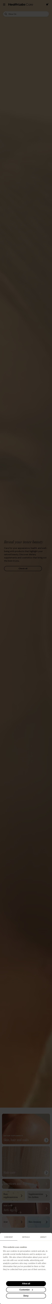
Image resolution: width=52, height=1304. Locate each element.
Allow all (26, 1284)
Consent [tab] (8, 1237)
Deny (26, 1296)
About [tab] (43, 1237)
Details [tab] (26, 1237)
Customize (24, 1290)
